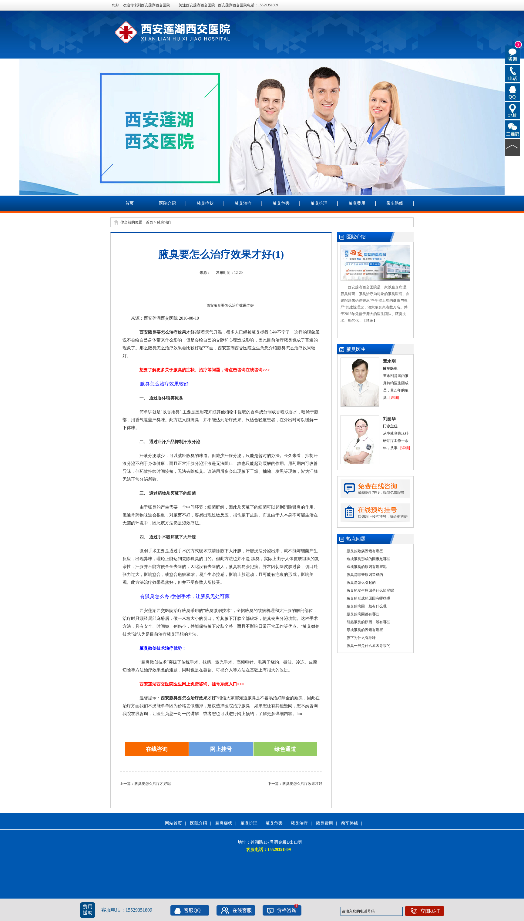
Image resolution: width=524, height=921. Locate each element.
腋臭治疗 (243, 203)
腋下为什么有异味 (361, 638)
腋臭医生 (356, 349)
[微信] (512, 128)
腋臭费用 (356, 203)
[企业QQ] (512, 91)
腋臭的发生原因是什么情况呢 (370, 590)
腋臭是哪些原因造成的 (365, 575)
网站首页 (173, 823)
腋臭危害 (281, 203)
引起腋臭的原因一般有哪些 (368, 622)
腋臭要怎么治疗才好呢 (152, 784)
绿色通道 (285, 749)
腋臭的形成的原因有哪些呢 (368, 598)
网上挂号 (221, 749)
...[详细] (393, 397)
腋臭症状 (205, 203)
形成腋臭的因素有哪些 (365, 630)
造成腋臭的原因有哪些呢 (367, 567)
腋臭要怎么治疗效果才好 (302, 784)
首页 (129, 203)
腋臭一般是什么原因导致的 (368, 646)
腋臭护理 (319, 203)
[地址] (512, 110)
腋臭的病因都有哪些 (363, 614)
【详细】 (369, 320)
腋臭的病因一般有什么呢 (367, 606)
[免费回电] (512, 73)
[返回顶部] (512, 147)
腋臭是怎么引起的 (361, 582)
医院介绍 (167, 203)
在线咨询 (157, 749)
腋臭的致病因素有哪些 (365, 551)
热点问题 (356, 538)
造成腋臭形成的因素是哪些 (368, 559)
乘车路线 (394, 203)
